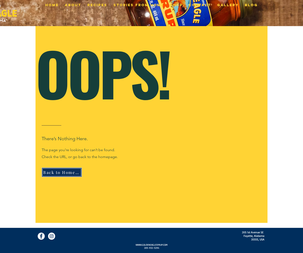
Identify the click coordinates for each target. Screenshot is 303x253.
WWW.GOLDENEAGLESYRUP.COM (152, 244)
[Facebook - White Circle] (41, 236)
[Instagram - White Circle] (51, 236)
